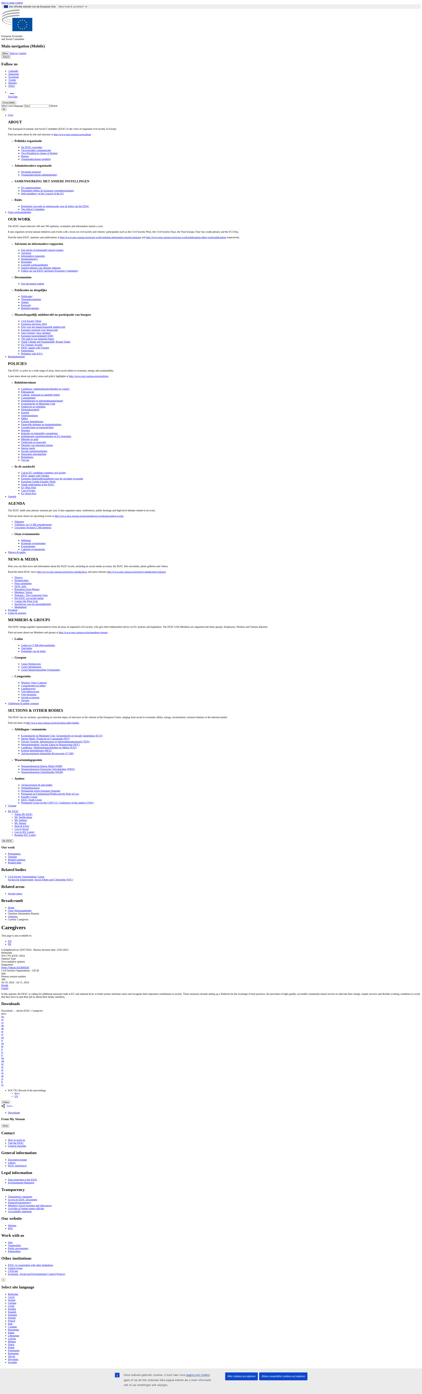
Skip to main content (12, 2)
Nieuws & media (17, 552)
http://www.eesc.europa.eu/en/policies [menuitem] (88, 376)
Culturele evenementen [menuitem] (33, 549)
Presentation (14, 853)
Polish (11, 1347)
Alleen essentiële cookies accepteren (283, 1376)
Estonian (12, 1314)
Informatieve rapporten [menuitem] (33, 256)
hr (2, 1046)
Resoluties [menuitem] (26, 262)
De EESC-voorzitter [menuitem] (31, 147)
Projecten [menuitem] (26, 305)
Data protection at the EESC (22, 1179)
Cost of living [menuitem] (28, 490)
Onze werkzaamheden (19, 212)
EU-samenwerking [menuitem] (31, 187)
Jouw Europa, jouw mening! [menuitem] (36, 332)
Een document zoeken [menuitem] (32, 283)
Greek (11, 1306)
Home (11, 907)
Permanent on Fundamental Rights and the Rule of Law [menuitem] (50, 793)
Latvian (12, 1338)
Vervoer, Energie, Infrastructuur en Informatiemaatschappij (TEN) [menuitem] (55, 741)
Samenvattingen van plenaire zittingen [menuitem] (41, 267)
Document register (17, 1159)
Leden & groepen (17, 613)
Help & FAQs (22, 826)
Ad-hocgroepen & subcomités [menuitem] (36, 785)
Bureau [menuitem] (25, 156)
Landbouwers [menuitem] (28, 688)
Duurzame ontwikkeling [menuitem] (33, 454)
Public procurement (18, 1248)
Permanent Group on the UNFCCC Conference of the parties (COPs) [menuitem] (57, 802)
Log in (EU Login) (24, 832)
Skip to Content (18, 53)
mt (2, 1061)
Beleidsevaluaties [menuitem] (30, 308)
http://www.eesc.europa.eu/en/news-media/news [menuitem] (62, 571)
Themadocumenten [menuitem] (31, 299)
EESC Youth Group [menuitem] (31, 799)
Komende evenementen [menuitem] (33, 543)
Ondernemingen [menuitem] (29, 415)
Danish (11, 1300)
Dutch (11, 1344)
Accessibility (9, 102)
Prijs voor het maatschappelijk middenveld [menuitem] (43, 327)
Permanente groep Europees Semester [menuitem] (40, 790)
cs (2, 1022)
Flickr (12, 85)
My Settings (21, 820)
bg (2, 1016)
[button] (8, 1106)
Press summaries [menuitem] (23, 583)
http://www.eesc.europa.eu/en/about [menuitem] (72, 134)
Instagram (14, 74)
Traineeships (14, 1245)
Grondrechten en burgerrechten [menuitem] (37, 427)
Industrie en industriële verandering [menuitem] (39, 433)
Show (5, 1126)
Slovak (11, 1356)
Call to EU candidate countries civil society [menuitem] (43, 472)
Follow (6, 1102)
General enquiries (17, 1146)
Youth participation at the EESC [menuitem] (37, 484)
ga (2, 1043)
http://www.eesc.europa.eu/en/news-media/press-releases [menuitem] (136, 571)
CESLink (13, 1271)
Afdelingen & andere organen (23, 703)
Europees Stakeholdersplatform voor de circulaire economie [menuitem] (52, 478)
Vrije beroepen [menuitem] (28, 694)
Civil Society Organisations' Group (26, 876)
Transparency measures (20, 1196)
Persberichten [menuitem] (22, 580)
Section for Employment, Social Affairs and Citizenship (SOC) (40, 879)
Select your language (12, 105)
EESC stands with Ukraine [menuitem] (35, 347)
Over (10, 115)
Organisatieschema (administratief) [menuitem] (39, 174)
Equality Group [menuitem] (29, 796)
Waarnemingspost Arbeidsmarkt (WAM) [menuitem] (42, 772)
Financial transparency (19, 1202)
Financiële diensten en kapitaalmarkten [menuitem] (41, 424)
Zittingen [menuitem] (19, 521)
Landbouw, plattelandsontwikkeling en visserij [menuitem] (45, 388)
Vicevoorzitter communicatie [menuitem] (36, 150)
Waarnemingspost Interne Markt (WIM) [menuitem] (41, 766)
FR (9, 944)
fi (2, 1081)
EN (10, 941)
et (2, 1031)
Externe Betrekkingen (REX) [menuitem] (36, 750)
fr (2, 1040)
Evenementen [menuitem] (28, 546)
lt (2, 1055)
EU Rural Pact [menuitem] (28, 493)
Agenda (12, 496)
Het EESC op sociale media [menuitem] (29, 598)
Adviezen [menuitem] (26, 253)
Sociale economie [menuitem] (30, 697)
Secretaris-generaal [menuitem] (31, 171)
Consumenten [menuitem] (28, 397)
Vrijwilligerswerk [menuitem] (30, 691)
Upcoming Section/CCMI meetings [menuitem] (33, 527)
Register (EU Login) (25, 835)
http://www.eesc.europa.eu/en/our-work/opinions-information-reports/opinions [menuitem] (100, 237)
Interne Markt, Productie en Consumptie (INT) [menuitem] (45, 738)
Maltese (12, 1341)
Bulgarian (13, 1294)
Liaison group (15, 1268)
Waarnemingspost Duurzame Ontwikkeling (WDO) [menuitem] (48, 769)
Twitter (12, 80)
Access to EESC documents (22, 1199)
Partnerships (14, 1251)
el (2, 1034)
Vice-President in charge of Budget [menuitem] (39, 153)
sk (2, 1076)
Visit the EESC (16, 1143)
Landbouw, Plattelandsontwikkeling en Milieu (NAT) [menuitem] (49, 747)
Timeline (12, 856)
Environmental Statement (21, 1182)
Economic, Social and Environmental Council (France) (37, 1274)
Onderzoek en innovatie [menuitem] (33, 442)
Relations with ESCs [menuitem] (32, 353)
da (2, 1025)
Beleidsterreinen (16, 356)
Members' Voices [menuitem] (23, 592)
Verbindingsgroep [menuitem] (30, 788)
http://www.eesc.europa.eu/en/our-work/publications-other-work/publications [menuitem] (186, 237)
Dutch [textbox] (54, 105)
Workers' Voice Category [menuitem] (34, 682)
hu (2, 1058)
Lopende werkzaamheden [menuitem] (34, 264)
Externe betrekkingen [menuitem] (32, 421)
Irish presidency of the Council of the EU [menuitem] (42, 193)
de (2, 1028)
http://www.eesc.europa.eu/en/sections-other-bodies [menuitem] (52, 722)
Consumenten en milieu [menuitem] (33, 685)
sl (2, 1078)
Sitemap (12, 1225)
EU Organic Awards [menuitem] (31, 344)
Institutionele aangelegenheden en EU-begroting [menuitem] (46, 436)
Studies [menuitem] (25, 302)
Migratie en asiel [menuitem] (29, 439)
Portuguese (13, 1350)
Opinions (12, 916)
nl (2, 1064)
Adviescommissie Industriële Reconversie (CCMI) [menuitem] (47, 753)
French (11, 1320)
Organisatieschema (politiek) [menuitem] (36, 159)
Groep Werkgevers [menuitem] (31, 663)
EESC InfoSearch (17, 1165)
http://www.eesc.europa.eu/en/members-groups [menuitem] (83, 632)
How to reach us (16, 1140)
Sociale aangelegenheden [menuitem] (34, 451)
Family (5, 988)
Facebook (14, 77)
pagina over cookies (198, 1375)
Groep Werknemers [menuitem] (31, 666)
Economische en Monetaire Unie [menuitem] (38, 403)
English (12, 1309)
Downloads (14, 1112)
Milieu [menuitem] (24, 418)
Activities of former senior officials (26, 1208)
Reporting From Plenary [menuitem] (27, 589)
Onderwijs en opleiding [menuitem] (33, 406)
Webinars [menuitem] (26, 540)
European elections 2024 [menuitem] (34, 324)
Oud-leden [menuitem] (26, 648)
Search (6, 57)
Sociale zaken (15, 893)
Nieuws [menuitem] (19, 577)
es (2, 1019)
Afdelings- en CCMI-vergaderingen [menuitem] (33, 524)
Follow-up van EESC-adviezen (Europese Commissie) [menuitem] (49, 270)
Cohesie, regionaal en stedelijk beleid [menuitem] (40, 394)
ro (2, 1073)
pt (2, 1070)
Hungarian (13, 1329)
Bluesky (13, 83)
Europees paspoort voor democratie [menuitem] (39, 330)
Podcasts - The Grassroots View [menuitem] (31, 595)
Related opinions (16, 859)
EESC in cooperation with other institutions (30, 1265)
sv (2, 1084)
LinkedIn (13, 71)
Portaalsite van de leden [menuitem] (33, 651)
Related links (14, 862)
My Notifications (23, 817)
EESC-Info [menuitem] (20, 586)
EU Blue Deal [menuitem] (28, 487)
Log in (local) (22, 829)
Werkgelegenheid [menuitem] (30, 409)
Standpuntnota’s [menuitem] (29, 259)
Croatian (12, 1326)
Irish (10, 1323)
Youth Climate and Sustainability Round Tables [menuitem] (45, 341)
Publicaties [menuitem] (26, 296)
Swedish (12, 1362)
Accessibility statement (20, 1211)
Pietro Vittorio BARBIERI (15, 967)
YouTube (12, 96)
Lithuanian (13, 1335)
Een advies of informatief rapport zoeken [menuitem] (42, 250)
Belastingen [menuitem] (27, 457)
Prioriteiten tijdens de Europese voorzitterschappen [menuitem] (47, 190)
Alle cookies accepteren (241, 1376)
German (12, 1303)
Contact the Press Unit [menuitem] (26, 601)
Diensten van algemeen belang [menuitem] (37, 445)
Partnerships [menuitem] (27, 350)
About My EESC (24, 814)
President (12, 610)
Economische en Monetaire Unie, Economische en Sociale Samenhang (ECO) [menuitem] (62, 735)
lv (2, 1052)
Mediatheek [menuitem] (21, 607)
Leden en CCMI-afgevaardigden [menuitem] (38, 645)
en (2, 1037)
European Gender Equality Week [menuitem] (38, 481)
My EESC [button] (13, 811)
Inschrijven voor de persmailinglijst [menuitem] (33, 604)
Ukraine (12, 805)
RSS (10, 1228)
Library (12, 1162)
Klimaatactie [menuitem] (27, 391)
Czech (11, 1297)
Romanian (13, 1353)
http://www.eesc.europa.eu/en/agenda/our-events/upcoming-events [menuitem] (89, 516)
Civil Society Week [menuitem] (31, 321)
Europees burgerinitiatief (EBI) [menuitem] (37, 335)
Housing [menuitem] (25, 430)
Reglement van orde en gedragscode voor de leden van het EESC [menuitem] (55, 206)
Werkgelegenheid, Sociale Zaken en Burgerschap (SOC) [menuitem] (50, 744)
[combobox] (54, 105)
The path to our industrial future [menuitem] (37, 338)
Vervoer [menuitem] (25, 460)
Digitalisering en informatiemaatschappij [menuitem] (42, 400)
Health (4, 985)
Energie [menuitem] (25, 412)
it (2, 1049)
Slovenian (13, 1359)
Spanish (12, 1312)
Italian (11, 1332)
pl (2, 1067)
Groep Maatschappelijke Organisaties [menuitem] (40, 669)
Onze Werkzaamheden (19, 910)
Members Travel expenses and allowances (30, 1205)
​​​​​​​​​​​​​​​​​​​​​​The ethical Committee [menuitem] (33, 209)
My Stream (20, 823)
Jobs (10, 1242)
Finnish (12, 1317)
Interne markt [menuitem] (28, 448)
